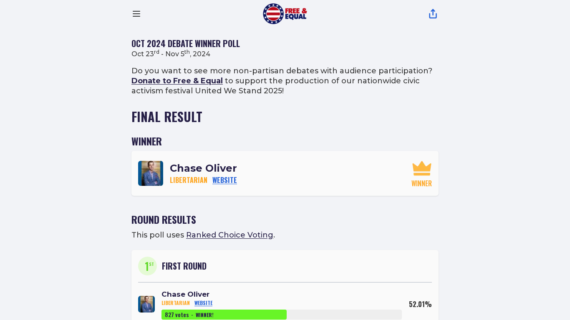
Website (224, 180)
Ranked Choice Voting (229, 235)
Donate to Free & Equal (177, 80)
